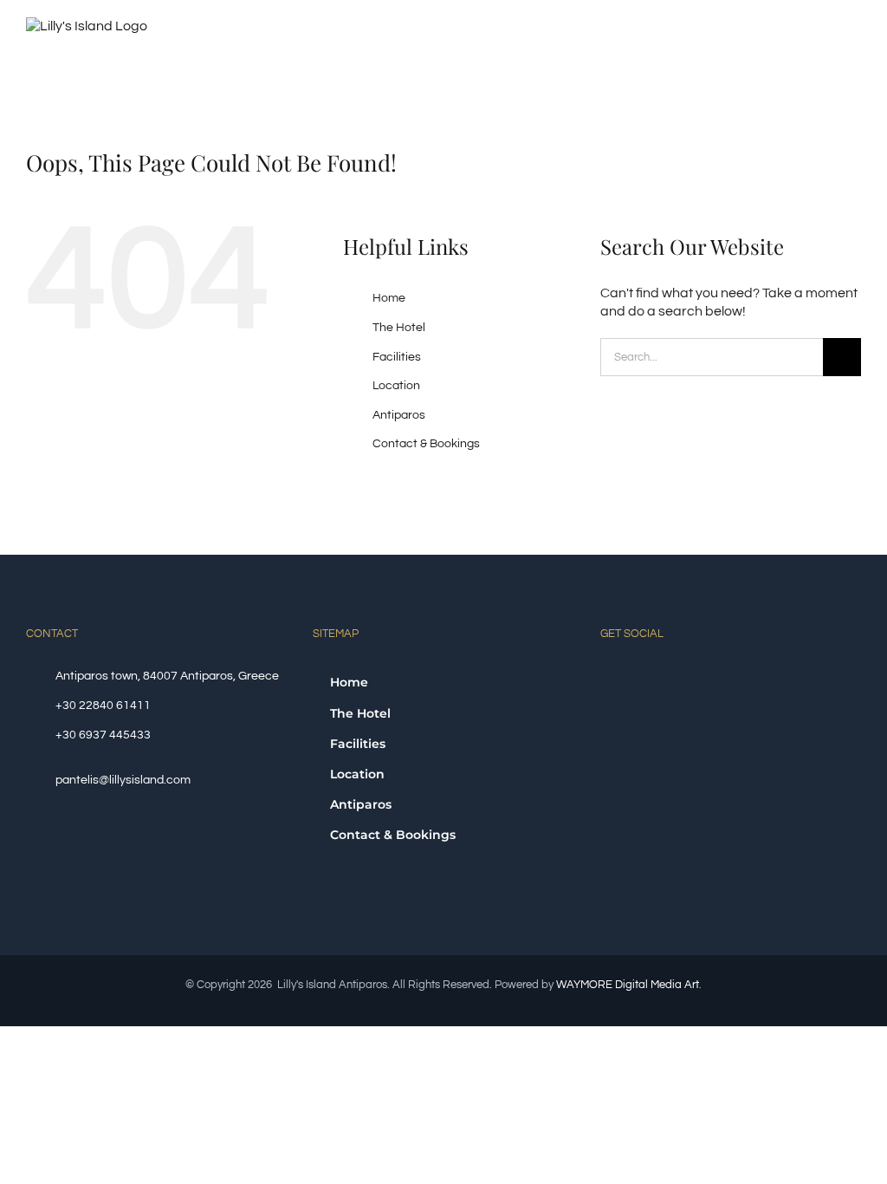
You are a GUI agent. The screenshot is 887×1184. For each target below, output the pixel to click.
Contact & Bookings (426, 444)
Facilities (396, 357)
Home (388, 298)
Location (396, 386)
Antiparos (398, 415)
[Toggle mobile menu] (854, 32)
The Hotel (398, 328)
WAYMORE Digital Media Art (627, 985)
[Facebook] (605, 675)
